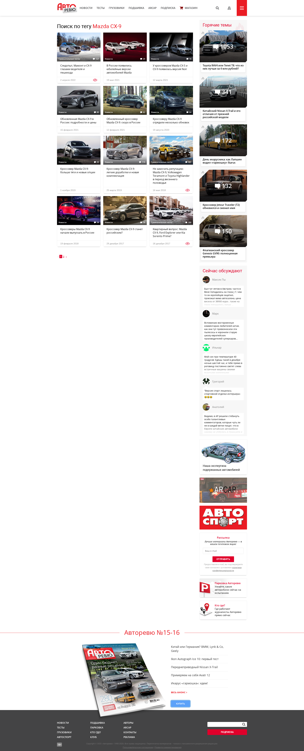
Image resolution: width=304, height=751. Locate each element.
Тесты (101, 8)
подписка (227, 732)
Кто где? (95, 732)
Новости (86, 8)
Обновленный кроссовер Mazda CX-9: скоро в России (123, 120)
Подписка (168, 8)
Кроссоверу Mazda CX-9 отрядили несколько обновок (171, 120)
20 (144, 59)
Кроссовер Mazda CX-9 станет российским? (125, 230)
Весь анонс (178, 692)
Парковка (96, 727)
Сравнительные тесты (69, 59)
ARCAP (152, 8)
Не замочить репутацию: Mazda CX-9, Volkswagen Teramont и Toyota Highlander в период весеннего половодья (171, 175)
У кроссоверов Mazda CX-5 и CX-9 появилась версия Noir (170, 67)
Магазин (191, 8)
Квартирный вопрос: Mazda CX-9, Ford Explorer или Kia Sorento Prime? (170, 232)
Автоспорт (64, 737)
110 (143, 162)
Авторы (128, 722)
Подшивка (136, 8)
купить (180, 703)
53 (98, 162)
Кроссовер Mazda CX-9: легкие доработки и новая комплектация (123, 172)
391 (189, 162)
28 (98, 222)
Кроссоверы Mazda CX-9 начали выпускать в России (77, 230)
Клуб (93, 737)
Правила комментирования (168, 747)
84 (190, 112)
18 (144, 222)
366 (189, 222)
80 (98, 112)
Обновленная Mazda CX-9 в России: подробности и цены (78, 120)
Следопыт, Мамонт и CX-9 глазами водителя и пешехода (76, 69)
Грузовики (116, 8)
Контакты (130, 732)
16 (190, 59)
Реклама (129, 737)
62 (144, 112)
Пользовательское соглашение (138, 747)
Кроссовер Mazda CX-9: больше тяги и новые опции (77, 170)
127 (97, 59)
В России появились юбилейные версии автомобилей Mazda (119, 69)
